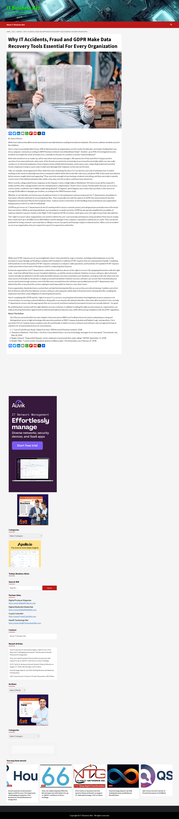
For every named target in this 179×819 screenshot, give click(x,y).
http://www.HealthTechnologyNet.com (25, 623)
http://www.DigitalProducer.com (22, 603)
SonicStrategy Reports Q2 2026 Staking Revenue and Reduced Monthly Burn (32, 671)
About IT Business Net (16, 25)
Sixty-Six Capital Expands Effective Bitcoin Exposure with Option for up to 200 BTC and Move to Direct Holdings (30, 659)
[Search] (171, 25)
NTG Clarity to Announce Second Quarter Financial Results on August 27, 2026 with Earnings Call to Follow (31, 665)
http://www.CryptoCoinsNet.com (22, 616)
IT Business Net (23, 8)
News (9, 785)
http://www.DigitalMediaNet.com (22, 610)
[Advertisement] (117, 10)
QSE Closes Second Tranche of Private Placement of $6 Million (32, 676)
